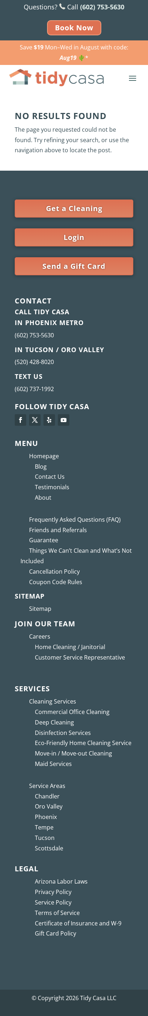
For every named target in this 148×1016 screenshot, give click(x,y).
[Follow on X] (35, 420)
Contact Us (50, 477)
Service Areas (47, 786)
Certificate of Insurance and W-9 (78, 923)
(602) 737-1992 (34, 389)
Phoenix (46, 817)
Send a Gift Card (74, 266)
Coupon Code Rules (55, 582)
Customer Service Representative (80, 657)
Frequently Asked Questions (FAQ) (75, 520)
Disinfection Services (63, 733)
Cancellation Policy (54, 571)
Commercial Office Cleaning (72, 712)
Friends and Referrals (58, 530)
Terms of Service (57, 913)
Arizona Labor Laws (61, 881)
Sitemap (40, 609)
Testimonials (52, 487)
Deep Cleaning (54, 722)
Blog (41, 466)
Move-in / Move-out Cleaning (73, 753)
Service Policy (53, 902)
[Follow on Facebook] (20, 420)
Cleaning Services (52, 701)
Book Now (74, 27)
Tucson (45, 838)
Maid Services (53, 764)
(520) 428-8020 (34, 362)
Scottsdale (49, 848)
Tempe (44, 827)
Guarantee (43, 540)
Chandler (47, 796)
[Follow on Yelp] (49, 420)
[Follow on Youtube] (63, 420)
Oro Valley (49, 806)
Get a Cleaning (74, 208)
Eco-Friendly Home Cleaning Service (83, 743)
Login (74, 237)
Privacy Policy (53, 892)
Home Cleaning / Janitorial (70, 647)
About (43, 498)
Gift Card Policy (55, 933)
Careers (39, 636)
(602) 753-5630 (34, 335)
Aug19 (68, 58)
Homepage (44, 456)
